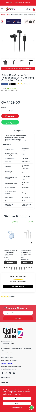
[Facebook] (2, 373)
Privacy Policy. (17, 394)
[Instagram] (14, 373)
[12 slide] (31, 267)
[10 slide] (26, 267)
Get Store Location (7, 363)
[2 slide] (6, 267)
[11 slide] (29, 267)
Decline (17, 403)
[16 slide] (19, 269)
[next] (31, 243)
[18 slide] (24, 269)
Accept (17, 398)
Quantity (3, 107)
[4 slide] (11, 267)
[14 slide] (14, 269)
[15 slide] (16, 269)
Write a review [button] (18, 286)
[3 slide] (9, 267)
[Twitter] (6, 373)
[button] (5, 296)
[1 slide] (4, 267)
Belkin (2, 73)
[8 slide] (21, 267)
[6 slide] (16, 267)
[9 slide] (24, 267)
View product (10, 263)
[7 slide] (19, 267)
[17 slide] (21, 269)
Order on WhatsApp (10, 122)
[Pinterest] (10, 373)
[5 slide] (14, 267)
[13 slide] (11, 269)
